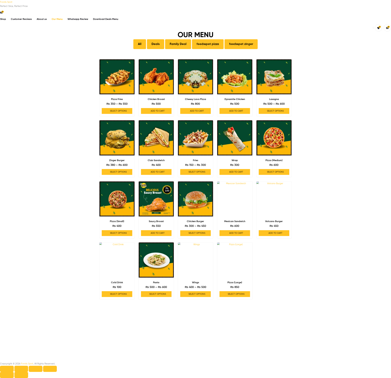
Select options (118, 111)
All (139, 44)
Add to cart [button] (158, 111)
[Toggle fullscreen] (21, 369)
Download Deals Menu (105, 19)
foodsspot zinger (241, 44)
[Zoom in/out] (7, 369)
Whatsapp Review (78, 19)
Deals (156, 44)
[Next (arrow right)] (21, 375)
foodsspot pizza (208, 44)
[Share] (35, 369)
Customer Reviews (21, 19)
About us (42, 19)
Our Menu (57, 19)
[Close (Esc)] (50, 369)
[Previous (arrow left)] (7, 375)
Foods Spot (6, 2)
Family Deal (178, 44)
